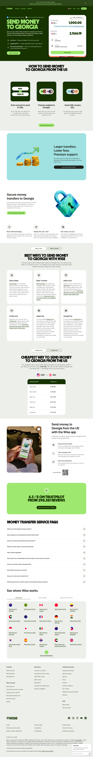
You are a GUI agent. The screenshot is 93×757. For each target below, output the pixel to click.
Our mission (65, 688)
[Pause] (38, 429)
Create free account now (46, 125)
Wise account (10, 686)
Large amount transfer (13, 692)
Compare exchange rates (41, 685)
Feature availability (39, 688)
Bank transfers (40, 283)
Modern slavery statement (14, 731)
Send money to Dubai (14, 621)
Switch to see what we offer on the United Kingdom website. (46, 4)
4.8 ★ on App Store (16, 17)
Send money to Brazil (29, 609)
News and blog (66, 673)
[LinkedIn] (85, 718)
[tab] (38, 248)
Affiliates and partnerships (70, 692)
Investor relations (67, 685)
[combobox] (54, 23)
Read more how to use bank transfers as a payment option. (46, 297)
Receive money (10, 698)
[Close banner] (85, 3)
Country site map (67, 728)
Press (64, 679)
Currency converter (40, 670)
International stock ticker (41, 673)
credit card (12, 321)
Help (74, 8)
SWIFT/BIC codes (39, 676)
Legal (7, 725)
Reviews (64, 695)
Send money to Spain (29, 644)
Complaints (37, 728)
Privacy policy (38, 725)
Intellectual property (68, 731)
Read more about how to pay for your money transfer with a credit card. (19, 326)
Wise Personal (10, 670)
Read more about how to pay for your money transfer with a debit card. (73, 292)
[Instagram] (77, 718)
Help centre (65, 704)
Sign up (84, 8)
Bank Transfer (41, 281)
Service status (66, 707)
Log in (78, 8)
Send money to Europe (30, 621)
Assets (8, 701)
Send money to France (45, 621)
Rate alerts (37, 682)
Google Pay (68, 316)
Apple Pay (40, 316)
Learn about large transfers (69, 167)
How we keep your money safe (16, 213)
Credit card (13, 316)
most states (78, 740)
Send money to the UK (76, 644)
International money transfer (14, 689)
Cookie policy (66, 725)
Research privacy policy (13, 728)
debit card (67, 285)
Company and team (68, 670)
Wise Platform (10, 676)
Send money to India (75, 621)
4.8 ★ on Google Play (36, 17)
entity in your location (47, 751)
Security (64, 676)
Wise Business (10, 673)
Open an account (13, 53)
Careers (64, 682)
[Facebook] (69, 718)
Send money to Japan (30, 632)
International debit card (13, 695)
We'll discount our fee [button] (79, 26)
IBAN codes (37, 679)
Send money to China (60, 609)
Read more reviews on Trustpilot (46, 507)
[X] (73, 718)
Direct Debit (13, 281)
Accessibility (38, 731)
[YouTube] (81, 718)
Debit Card (68, 281)
